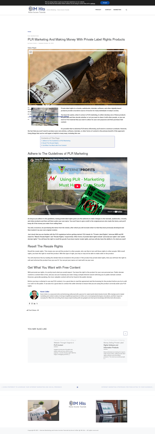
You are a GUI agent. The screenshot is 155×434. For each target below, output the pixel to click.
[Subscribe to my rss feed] (121, 431)
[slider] (30, 112)
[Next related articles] (125, 333)
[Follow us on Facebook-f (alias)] (112, 431)
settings (92, 3)
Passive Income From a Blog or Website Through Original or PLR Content (65, 342)
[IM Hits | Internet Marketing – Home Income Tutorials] (37, 9)
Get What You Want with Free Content (54, 145)
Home (29, 31)
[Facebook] (29, 304)
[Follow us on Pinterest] (124, 431)
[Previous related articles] (121, 333)
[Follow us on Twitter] (114, 431)
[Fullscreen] (28, 119)
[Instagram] (32, 304)
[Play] (28, 107)
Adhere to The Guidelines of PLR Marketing (56, 141)
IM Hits (83, 430)
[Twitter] (37, 304)
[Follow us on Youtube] (126, 431)
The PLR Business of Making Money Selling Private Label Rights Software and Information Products (114, 344)
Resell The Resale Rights (51, 143)
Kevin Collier (33, 43)
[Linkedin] (34, 304)
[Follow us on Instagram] (118, 431)
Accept (105, 3)
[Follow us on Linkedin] (116, 431)
